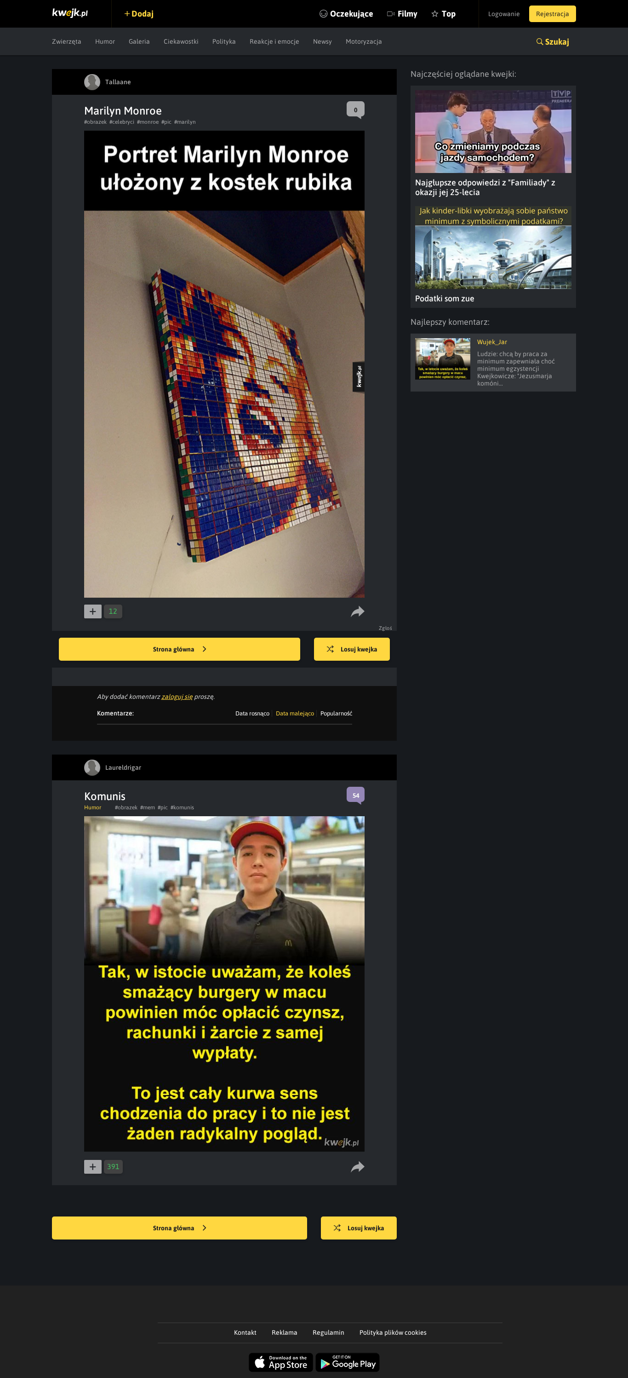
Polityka (224, 41)
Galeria (139, 41)
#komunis (182, 807)
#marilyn (185, 122)
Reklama (284, 1332)
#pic (166, 122)
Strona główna (174, 649)
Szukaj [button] (557, 41)
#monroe (148, 122)
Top (449, 13)
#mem (147, 807)
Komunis (105, 796)
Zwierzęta (66, 41)
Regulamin (328, 1332)
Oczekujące (351, 13)
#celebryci (121, 122)
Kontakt (245, 1332)
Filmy (407, 13)
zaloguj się (177, 696)
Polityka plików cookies (393, 1332)
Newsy (322, 41)
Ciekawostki (181, 41)
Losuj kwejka (359, 649)
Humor (105, 41)
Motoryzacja (364, 41)
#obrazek (95, 122)
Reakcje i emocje (274, 41)
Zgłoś (386, 628)
